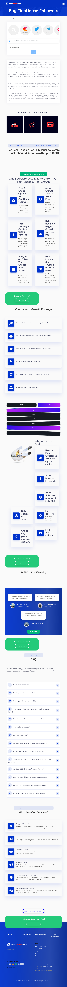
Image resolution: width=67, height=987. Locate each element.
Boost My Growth (22, 646)
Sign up (32, 924)
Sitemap (37, 956)
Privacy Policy (26, 934)
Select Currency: (12, 47)
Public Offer (12, 934)
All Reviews (33, 631)
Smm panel (9, 19)
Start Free (21, 300)
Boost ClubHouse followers (32, 911)
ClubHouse (16, 19)
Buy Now (21, 563)
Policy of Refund (40, 934)
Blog (36, 951)
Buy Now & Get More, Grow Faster (33, 174)
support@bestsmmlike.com (52, 964)
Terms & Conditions (40, 946)
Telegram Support (47, 966)
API (36, 953)
